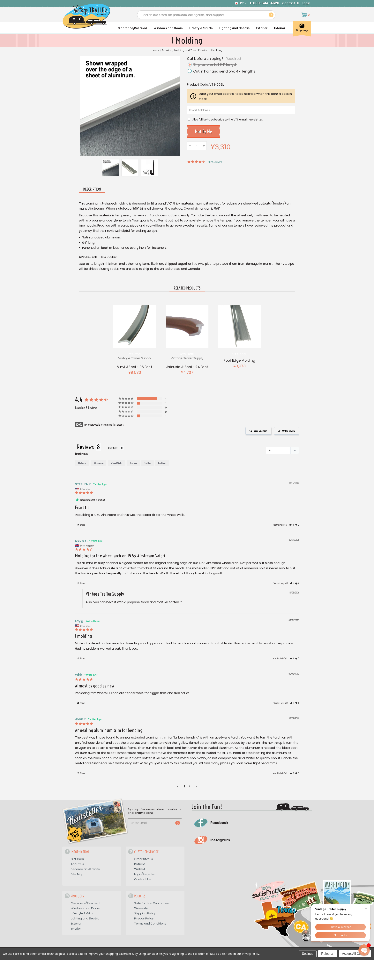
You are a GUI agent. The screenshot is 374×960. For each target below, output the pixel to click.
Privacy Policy (143, 918)
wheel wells (116, 463)
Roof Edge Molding (239, 360)
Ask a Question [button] (260, 430)
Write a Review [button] (288, 430)
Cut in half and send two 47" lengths (224, 71)
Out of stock (187, 326)
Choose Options (239, 326)
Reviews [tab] (85, 447)
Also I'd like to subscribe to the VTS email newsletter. (227, 119)
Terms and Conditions (150, 923)
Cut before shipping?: (214, 58)
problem (162, 463)
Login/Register (144, 874)
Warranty (141, 908)
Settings (307, 953)
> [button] (196, 786)
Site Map (77, 874)
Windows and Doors (168, 28)
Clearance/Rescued (132, 28)
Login (306, 3)
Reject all (327, 953)
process (133, 463)
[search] (271, 14)
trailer (147, 463)
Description (92, 189)
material (82, 463)
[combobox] (206, 14)
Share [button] (82, 524)
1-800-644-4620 (264, 3)
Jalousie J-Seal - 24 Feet (187, 367)
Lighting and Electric (234, 28)
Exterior (261, 28)
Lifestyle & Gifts (201, 28)
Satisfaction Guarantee (151, 903)
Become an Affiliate (85, 869)
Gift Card (77, 859)
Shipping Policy (144, 913)
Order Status (143, 859)
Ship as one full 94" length (215, 64)
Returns (139, 864)
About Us (77, 864)
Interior (279, 28)
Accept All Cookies (355, 953)
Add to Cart (134, 326)
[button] (291, 524)
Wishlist (139, 869)
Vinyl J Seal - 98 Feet (134, 367)
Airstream (98, 463)
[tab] (187, 288)
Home (155, 50)
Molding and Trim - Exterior (191, 50)
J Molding (216, 50)
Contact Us (290, 3)
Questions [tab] (113, 448)
